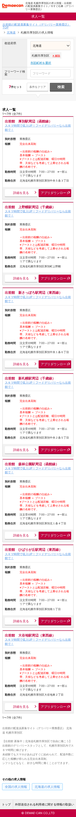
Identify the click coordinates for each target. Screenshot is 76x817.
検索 (61, 87)
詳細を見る (21, 193)
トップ (6, 804)
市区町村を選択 (40, 63)
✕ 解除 (56, 55)
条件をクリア (37, 86)
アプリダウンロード (55, 193)
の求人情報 (16, 787)
